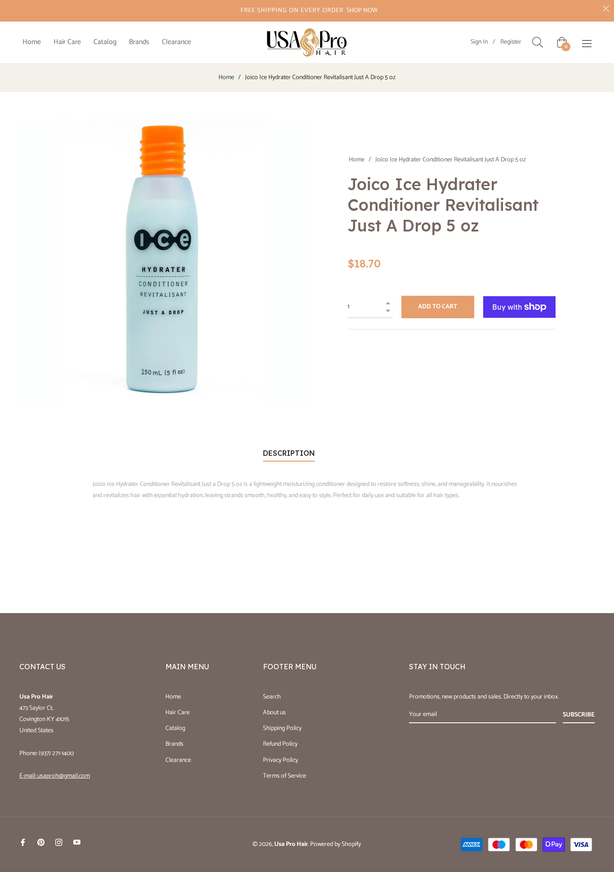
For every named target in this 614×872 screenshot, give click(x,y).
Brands (174, 744)
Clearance (178, 760)
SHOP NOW (362, 10)
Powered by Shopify (335, 844)
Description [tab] (289, 453)
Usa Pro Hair (291, 844)
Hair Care (177, 712)
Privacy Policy (280, 760)
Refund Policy (280, 744)
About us (274, 712)
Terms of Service (284, 776)
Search (272, 697)
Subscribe (579, 715)
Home (226, 77)
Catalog (175, 728)
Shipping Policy (282, 728)
